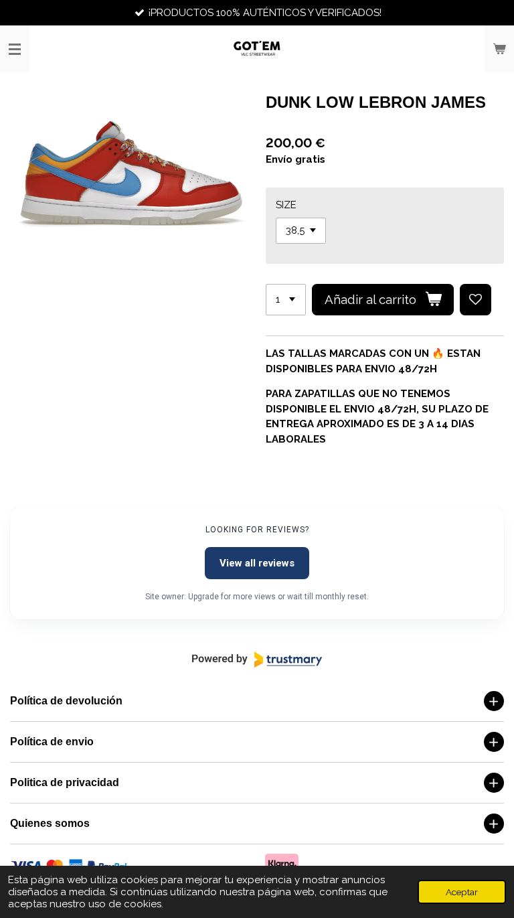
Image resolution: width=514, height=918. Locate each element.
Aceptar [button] (462, 892)
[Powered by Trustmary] (257, 660)
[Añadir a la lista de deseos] (475, 299)
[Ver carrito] (499, 48)
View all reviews (257, 563)
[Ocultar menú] (14, 48)
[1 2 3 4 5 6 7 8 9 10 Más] (286, 299)
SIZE (286, 205)
